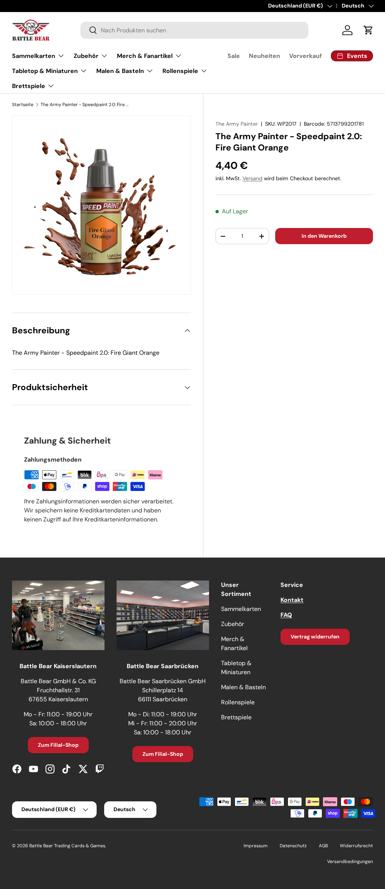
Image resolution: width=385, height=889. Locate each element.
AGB (323, 846)
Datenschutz (293, 846)
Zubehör (232, 624)
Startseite (22, 104)
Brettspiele (236, 717)
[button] (368, 30)
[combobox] (194, 30)
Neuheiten (264, 56)
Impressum (256, 846)
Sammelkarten (241, 609)
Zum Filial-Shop (58, 745)
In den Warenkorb (324, 236)
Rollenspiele (238, 702)
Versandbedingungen (350, 862)
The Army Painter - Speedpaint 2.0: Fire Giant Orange (86, 104)
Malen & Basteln (243, 687)
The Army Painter (236, 123)
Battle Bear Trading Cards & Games (67, 846)
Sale (233, 56)
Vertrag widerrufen (315, 636)
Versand (252, 178)
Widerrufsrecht (356, 846)
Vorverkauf (305, 56)
